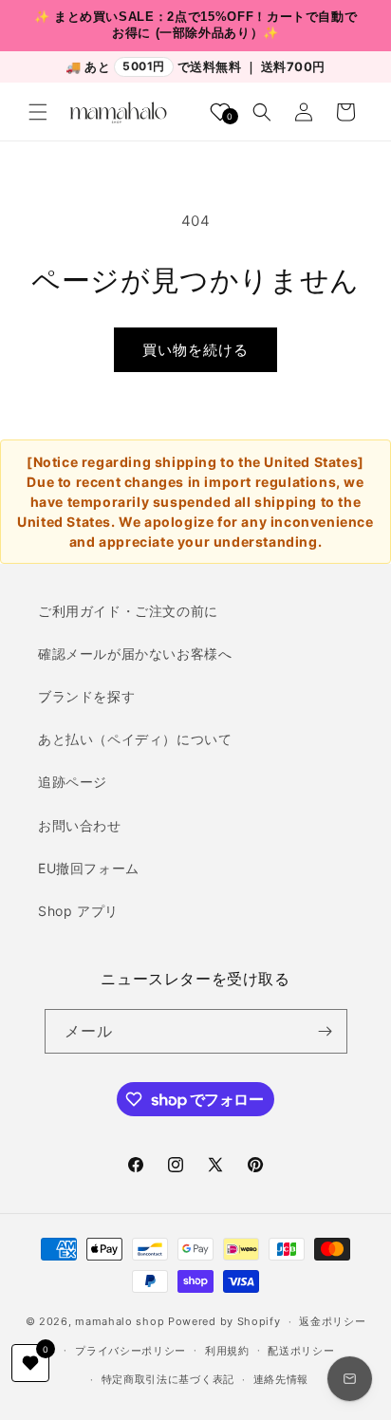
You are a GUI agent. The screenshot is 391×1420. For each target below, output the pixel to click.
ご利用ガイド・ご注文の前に (128, 611)
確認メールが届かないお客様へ (135, 653)
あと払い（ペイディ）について (135, 739)
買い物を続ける (195, 350)
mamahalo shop (119, 1321)
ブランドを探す (86, 696)
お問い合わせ (79, 825)
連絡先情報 (281, 1379)
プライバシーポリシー (130, 1350)
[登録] (325, 1031)
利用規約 (227, 1350)
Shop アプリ (78, 911)
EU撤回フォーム (89, 868)
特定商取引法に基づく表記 (168, 1379)
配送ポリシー (301, 1350)
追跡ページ (72, 782)
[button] (38, 112)
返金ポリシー (332, 1321)
